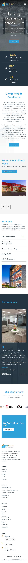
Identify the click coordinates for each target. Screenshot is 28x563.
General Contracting (8, 492)
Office (3, 522)
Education (5, 512)
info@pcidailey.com (10, 550)
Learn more (14, 41)
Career (4, 474)
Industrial (4, 506)
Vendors (4, 477)
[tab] (14, 236)
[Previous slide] (3, 207)
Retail (3, 509)
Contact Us (8, 429)
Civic (3, 514)
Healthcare (5, 524)
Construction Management (10, 490)
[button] (25, 4)
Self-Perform (5, 498)
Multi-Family (5, 517)
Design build (5, 495)
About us (4, 469)
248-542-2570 (9, 545)
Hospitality (5, 527)
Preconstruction (6, 487)
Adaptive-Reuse (6, 519)
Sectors (4, 472)
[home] (13, 4)
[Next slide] (8, 207)
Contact (4, 479)
